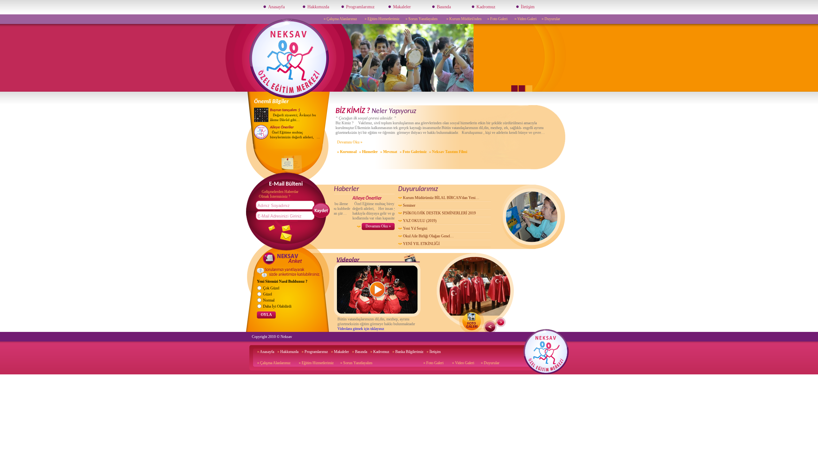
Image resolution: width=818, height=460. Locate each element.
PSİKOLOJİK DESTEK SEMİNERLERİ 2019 (439, 213)
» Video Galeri (525, 19)
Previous (490, 327)
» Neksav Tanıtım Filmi (448, 152)
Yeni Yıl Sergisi (415, 228)
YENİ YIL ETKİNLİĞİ (421, 243)
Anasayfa (274, 6)
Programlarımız (357, 6)
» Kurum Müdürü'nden (464, 19)
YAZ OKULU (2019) (419, 220)
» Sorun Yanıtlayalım (421, 19)
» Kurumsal (347, 152)
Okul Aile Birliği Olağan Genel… (428, 236)
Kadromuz (483, 6)
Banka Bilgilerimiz (407, 351)
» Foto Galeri (497, 19)
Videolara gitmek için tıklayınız (360, 328)
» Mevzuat (388, 152)
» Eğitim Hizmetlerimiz (382, 19)
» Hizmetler (368, 152)
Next (501, 322)
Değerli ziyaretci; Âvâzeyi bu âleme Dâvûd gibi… (293, 115)
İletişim (525, 6)
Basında (441, 6)
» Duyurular (551, 19)
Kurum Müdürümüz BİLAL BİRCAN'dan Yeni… (441, 197)
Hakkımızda (315, 6)
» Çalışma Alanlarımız (340, 19)
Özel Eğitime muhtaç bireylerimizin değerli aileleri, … (295, 132)
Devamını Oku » (349, 142)
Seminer (409, 205)
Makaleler (399, 6)
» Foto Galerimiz (413, 152)
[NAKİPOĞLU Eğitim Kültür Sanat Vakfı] (289, 97)
